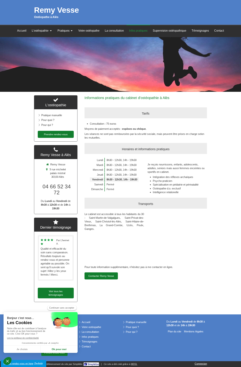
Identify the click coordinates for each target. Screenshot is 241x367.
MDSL (134, 364)
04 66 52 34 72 (57, 189)
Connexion (201, 363)
